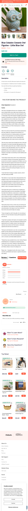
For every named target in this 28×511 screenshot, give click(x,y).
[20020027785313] (10, 418)
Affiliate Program (5, 464)
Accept (13, 499)
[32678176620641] (23, 374)
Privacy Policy (20, 495)
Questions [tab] (12, 258)
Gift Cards (3, 471)
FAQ (2, 459)
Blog (2, 450)
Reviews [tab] (4, 258)
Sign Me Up (4, 448)
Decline (13, 503)
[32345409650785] (23, 396)
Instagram (3, 479)
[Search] (21, 5)
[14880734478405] (10, 396)
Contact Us (4, 462)
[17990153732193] (10, 374)
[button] (5, 48)
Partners (3, 453)
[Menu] (2, 5)
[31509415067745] (23, 418)
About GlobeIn (4, 446)
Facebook (3, 477)
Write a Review (22, 257)
